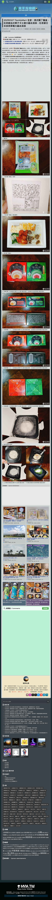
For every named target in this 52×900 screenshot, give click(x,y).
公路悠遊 (13, 788)
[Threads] (33, 695)
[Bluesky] (38, 695)
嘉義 (16, 816)
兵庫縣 (23, 818)
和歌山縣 (37, 823)
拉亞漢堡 (38, 853)
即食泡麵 (21, 806)
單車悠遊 (26, 792)
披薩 (43, 809)
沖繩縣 (11, 825)
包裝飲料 (36, 806)
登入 (6, 776)
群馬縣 (28, 821)
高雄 (34, 816)
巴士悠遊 (19, 792)
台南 (28, 816)
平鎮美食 (34, 853)
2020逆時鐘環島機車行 (20, 846)
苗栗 (30, 814)
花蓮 (4, 818)
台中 (36, 814)
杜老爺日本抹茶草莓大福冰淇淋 (13, 43)
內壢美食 (27, 850)
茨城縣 (12, 823)
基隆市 (5, 814)
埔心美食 (10, 853)
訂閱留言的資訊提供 (9, 779)
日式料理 (5, 804)
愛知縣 (24, 823)
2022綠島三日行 (41, 846)
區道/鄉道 (32, 797)
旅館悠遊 (41, 792)
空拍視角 (20, 790)
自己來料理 (12, 811)
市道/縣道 (25, 797)
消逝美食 (28, 811)
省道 (17, 797)
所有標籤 (7, 764)
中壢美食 (22, 850)
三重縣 (30, 823)
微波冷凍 (38, 28)
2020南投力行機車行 (33, 844)
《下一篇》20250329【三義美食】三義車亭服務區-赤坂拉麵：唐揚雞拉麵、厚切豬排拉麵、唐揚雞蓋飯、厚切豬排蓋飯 (38, 602)
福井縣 (5, 821)
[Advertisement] (26, 73)
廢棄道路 (11, 799)
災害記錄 (35, 790)
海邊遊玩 (28, 790)
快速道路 (11, 797)
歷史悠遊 (38, 788)
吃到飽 (5, 811)
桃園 (11, 814)
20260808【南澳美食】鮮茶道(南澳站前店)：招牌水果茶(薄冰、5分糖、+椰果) (22, 719)
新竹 (18, 814)
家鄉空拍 (29, 853)
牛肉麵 (13, 809)
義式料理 (28, 804)
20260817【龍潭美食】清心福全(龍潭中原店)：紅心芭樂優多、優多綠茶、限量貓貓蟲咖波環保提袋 (26, 713)
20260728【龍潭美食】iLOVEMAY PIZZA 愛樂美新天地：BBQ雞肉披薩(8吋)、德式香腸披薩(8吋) (26, 732)
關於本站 (7, 767)
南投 (4, 816)
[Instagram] (30, 695)
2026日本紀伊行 (35, 848)
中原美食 (15, 851)
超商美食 (43, 28)
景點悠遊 (5, 788)
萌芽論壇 (45, 608)
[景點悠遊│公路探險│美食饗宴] (26, 10)
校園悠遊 (5, 790)
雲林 (11, 816)
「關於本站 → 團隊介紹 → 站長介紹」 (20, 691)
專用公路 (41, 797)
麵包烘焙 (37, 802)
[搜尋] (48, 701)
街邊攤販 (21, 802)
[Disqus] (26, 626)
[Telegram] (44, 695)
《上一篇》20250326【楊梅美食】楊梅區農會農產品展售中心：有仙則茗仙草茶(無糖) (14, 601)
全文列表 (7, 762)
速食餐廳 (13, 802)
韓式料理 (13, 804)
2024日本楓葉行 (11, 848)
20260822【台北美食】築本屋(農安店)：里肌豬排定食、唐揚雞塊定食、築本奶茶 (22, 706)
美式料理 (21, 804)
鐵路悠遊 (21, 788)
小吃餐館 (37, 799)
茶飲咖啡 (5, 806)
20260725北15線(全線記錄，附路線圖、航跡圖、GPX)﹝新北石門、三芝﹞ (21, 731)
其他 (23, 799)
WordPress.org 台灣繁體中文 (11, 781)
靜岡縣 (43, 823)
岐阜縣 (18, 823)
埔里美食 (16, 853)
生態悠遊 (42, 790)
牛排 (31, 809)
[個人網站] (27, 695)
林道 (4, 799)
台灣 (30, 28)
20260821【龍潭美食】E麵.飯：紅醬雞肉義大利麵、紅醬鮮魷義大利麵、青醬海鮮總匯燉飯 (24, 708)
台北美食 (43, 850)
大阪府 (16, 818)
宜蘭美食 (26, 853)
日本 (17, 825)
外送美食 (20, 811)
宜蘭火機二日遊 (21, 853)
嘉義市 (22, 816)
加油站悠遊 (19, 795)
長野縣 (22, 821)
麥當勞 (33, 855)
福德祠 (9, 855)
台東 (11, 818)
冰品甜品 (34, 28)
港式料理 (36, 804)
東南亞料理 (43, 804)
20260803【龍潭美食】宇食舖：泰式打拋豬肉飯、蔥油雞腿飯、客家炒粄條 (21, 727)
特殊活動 (13, 790)
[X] (35, 695)
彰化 (43, 814)
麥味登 (30, 855)
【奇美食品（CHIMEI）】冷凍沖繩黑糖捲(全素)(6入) (16, 726)
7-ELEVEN (6, 844)
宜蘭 (45, 816)
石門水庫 (5, 855)
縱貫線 (16, 855)
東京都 (41, 821)
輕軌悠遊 (12, 792)
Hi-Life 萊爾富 (8, 850)
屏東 (39, 816)
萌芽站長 (13, 28)
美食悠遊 (27, 28)
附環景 (41, 795)
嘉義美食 (5, 853)
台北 (41, 811)
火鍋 (38, 809)
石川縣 (10, 821)
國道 (4, 797)
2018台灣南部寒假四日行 (15, 844)
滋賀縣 (41, 818)
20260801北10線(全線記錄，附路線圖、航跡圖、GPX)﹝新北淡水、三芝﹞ (21, 729)
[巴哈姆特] (47, 695)
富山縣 (16, 821)
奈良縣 (29, 818)
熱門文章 (7, 765)
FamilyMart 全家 (6, 31)
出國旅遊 (34, 795)
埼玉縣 (35, 821)
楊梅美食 (43, 853)
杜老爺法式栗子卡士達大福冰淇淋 (13, 41)
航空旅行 (12, 795)
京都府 (35, 818)
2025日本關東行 (26, 848)
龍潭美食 (37, 855)
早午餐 (29, 799)
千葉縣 (5, 825)
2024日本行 (18, 848)
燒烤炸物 (13, 806)
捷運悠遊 (5, 792)
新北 (35, 811)
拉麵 (25, 809)
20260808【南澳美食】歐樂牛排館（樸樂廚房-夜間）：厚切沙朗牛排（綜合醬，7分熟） (24, 721)
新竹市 (24, 814)
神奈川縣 (5, 823)
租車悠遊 (5, 795)
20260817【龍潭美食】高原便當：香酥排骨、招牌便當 (16, 715)
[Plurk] (41, 695)
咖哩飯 (19, 809)
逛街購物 (34, 792)
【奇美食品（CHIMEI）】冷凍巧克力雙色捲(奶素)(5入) (16, 710)
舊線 (17, 799)
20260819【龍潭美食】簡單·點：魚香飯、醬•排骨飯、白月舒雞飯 (19, 711)
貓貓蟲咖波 (26, 855)
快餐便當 (5, 802)
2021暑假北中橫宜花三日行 (32, 846)
